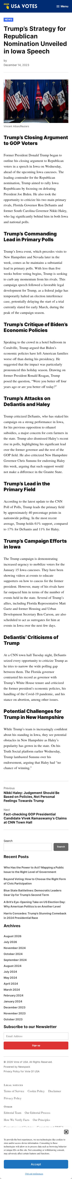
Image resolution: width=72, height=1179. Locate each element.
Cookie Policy (36, 1091)
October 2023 (13, 1019)
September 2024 (15, 959)
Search (8, 840)
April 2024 (11, 983)
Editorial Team (12, 1113)
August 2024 (13, 965)
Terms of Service (14, 1091)
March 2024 (12, 989)
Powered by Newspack (17, 1066)
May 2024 (10, 977)
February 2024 (13, 995)
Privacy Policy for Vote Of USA (22, 1071)
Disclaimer (54, 1091)
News (8, 19)
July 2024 (10, 971)
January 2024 (13, 1001)
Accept (36, 1164)
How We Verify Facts (16, 1120)
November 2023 (15, 1013)
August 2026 (13, 936)
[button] (66, 1132)
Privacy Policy (13, 1098)
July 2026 (10, 942)
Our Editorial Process (37, 1113)
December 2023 (14, 1007)
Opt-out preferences (34, 1173)
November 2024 (15, 948)
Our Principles (41, 1120)
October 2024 (13, 954)
